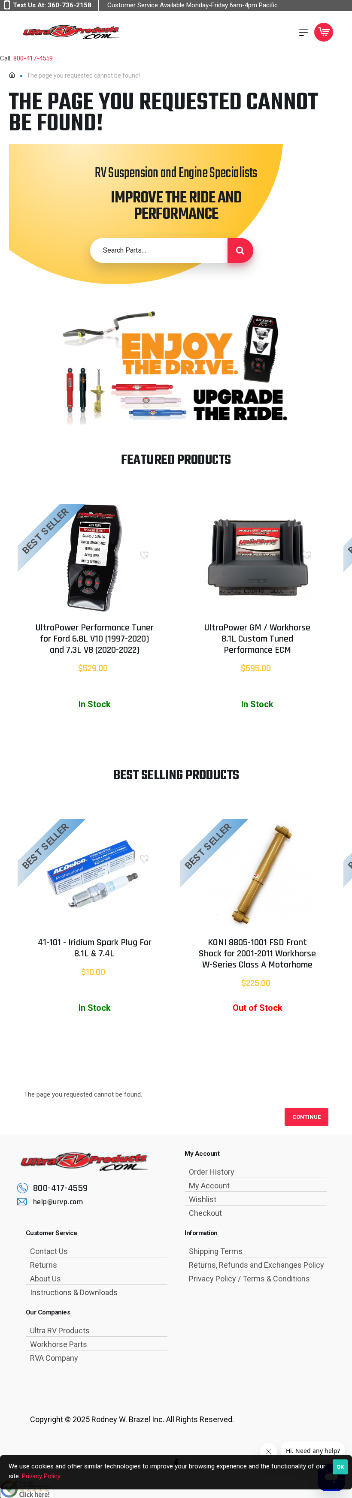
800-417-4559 (33, 58)
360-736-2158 (69, 5)
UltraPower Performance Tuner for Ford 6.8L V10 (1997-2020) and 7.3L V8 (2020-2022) (95, 639)
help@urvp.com (58, 1202)
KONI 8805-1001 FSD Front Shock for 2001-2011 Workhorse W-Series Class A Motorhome (257, 954)
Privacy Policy (41, 1476)
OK (340, 1467)
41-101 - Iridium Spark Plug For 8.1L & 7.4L (95, 948)
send (240, 250)
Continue (306, 1117)
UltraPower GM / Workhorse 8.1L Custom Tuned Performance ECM (257, 639)
